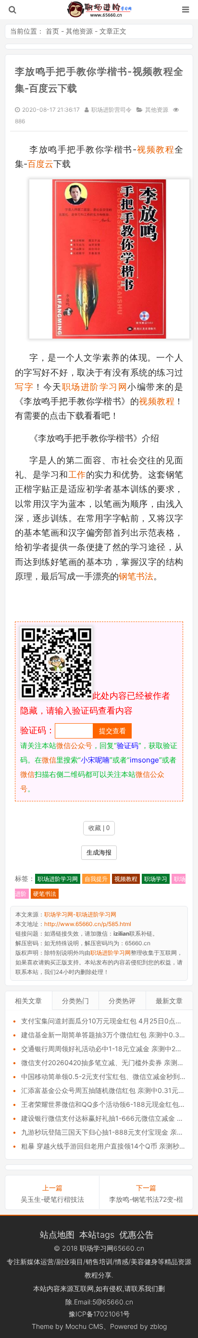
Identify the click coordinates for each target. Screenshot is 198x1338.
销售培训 (99, 1261)
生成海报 (99, 852)
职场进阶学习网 (95, 387)
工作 (77, 474)
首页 (52, 31)
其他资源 (79, 31)
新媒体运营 (37, 1261)
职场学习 (155, 878)
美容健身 (144, 1261)
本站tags (96, 1234)
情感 (121, 1261)
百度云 (40, 164)
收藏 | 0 (99, 828)
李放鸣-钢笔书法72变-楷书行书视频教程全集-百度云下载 (146, 1199)
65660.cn (128, 1248)
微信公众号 (74, 745)
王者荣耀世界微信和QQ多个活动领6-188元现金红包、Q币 (109, 1104)
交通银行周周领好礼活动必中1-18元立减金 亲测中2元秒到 (108, 1049)
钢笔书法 (136, 576)
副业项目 (69, 1261)
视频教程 (155, 149)
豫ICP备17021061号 (99, 1314)
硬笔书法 (44, 893)
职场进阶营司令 (111, 109)
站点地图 (57, 1234)
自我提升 (96, 878)
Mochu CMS (84, 1326)
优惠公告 (136, 1234)
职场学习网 (96, 1248)
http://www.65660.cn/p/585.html (87, 923)
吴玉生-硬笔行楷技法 (52, 1199)
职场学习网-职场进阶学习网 (99, 9)
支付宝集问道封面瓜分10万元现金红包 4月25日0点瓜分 (105, 1021)
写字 (24, 387)
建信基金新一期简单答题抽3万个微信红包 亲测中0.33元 (105, 1035)
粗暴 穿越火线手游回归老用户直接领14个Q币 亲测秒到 (103, 1146)
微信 (49, 759)
